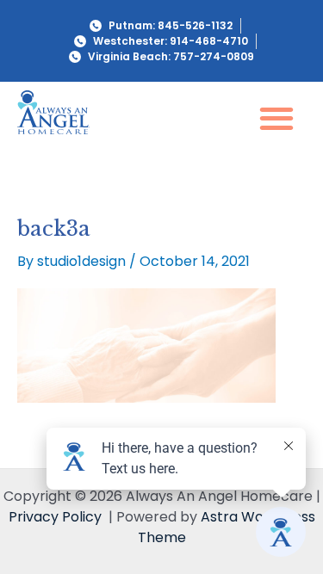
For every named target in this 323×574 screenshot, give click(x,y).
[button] (276, 117)
